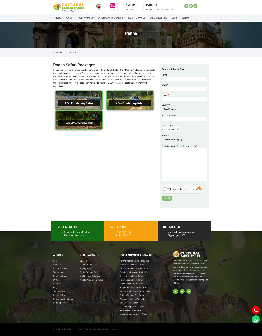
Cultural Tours (86, 265)
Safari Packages (136, 18)
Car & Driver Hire (158, 18)
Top (256, 328)
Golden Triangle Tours (89, 272)
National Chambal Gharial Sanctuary (135, 314)
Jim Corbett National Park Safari (134, 268)
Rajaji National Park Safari (131, 310)
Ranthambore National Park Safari (134, 261)
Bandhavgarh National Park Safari (134, 272)
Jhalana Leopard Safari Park (132, 307)
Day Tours (84, 261)
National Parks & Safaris (110, 18)
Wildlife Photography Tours (91, 280)
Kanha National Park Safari (131, 276)
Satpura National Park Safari (132, 295)
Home (58, 18)
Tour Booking (59, 272)
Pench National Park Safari (131, 280)
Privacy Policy (59, 295)
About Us (57, 265)
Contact (186, 18)
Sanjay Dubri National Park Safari (134, 287)
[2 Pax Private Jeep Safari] (78, 109)
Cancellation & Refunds (63, 299)
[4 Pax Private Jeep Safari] (130, 109)
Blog (174, 18)
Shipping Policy (59, 303)
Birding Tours (85, 268)
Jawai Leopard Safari (129, 303)
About (69, 18)
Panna (72, 52)
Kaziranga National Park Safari (133, 299)
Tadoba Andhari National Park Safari (135, 291)
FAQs (55, 280)
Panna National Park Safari (131, 284)
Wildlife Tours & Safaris (90, 276)
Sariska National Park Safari (132, 265)
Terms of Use (59, 291)
